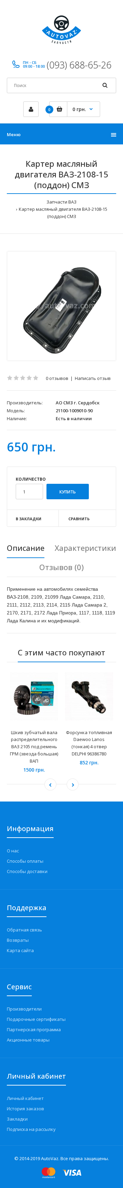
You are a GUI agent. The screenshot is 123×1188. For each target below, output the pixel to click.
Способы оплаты (25, 861)
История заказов (25, 1108)
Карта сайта (20, 950)
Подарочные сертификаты (36, 1019)
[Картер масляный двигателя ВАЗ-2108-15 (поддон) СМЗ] (61, 306)
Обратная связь (24, 930)
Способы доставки (27, 871)
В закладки (28, 518)
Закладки (17, 1119)
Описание (25, 548)
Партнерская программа (34, 1029)
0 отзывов (57, 378)
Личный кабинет (25, 1098)
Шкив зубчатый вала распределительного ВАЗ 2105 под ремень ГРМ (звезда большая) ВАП (34, 746)
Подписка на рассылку (31, 1129)
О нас (13, 851)
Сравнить (79, 518)
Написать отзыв (93, 378)
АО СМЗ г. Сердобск (77, 403)
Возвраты (18, 940)
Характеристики (85, 548)
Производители (24, 1009)
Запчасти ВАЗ (61, 202)
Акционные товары (28, 1040)
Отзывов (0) (61, 567)
